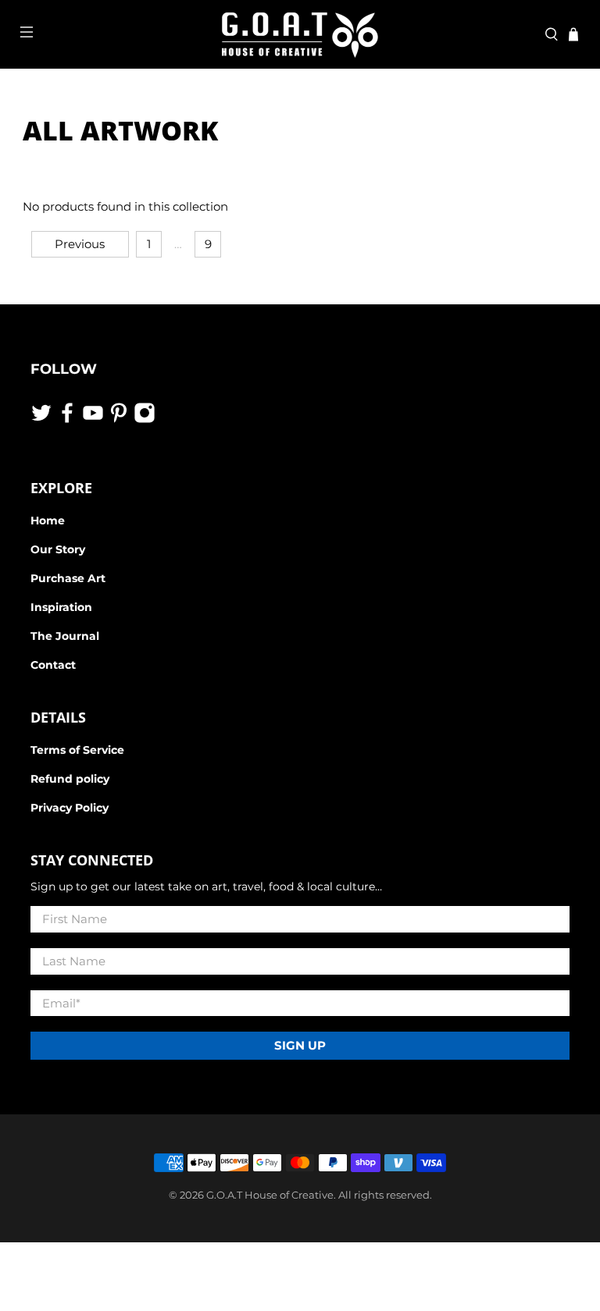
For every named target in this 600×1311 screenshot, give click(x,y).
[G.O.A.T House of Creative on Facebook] (67, 420)
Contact (53, 665)
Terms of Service (77, 750)
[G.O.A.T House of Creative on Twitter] (41, 420)
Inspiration (61, 607)
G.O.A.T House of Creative (270, 1195)
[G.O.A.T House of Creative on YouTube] (93, 420)
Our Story (57, 549)
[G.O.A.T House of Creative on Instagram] (144, 420)
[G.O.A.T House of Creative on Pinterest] (119, 420)
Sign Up (300, 1045)
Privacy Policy (69, 808)
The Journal (64, 636)
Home (47, 520)
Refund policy (69, 779)
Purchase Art (67, 578)
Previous (80, 243)
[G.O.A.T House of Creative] (300, 34)
